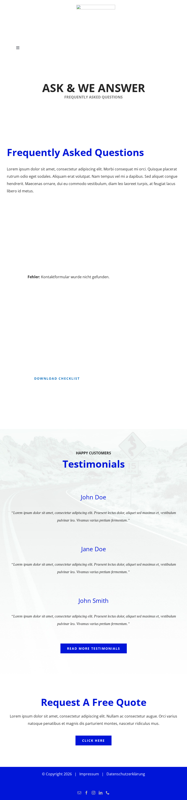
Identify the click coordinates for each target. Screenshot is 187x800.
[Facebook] (86, 793)
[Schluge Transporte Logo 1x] (95, 6)
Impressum (89, 773)
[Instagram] (93, 793)
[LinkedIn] (100, 793)
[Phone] (107, 793)
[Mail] (79, 793)
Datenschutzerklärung (125, 773)
